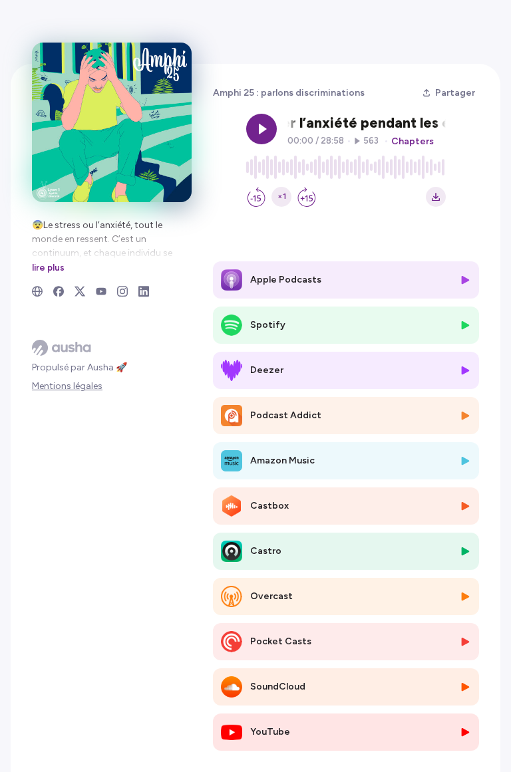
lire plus (48, 267)
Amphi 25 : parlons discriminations (289, 92)
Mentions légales (67, 386)
